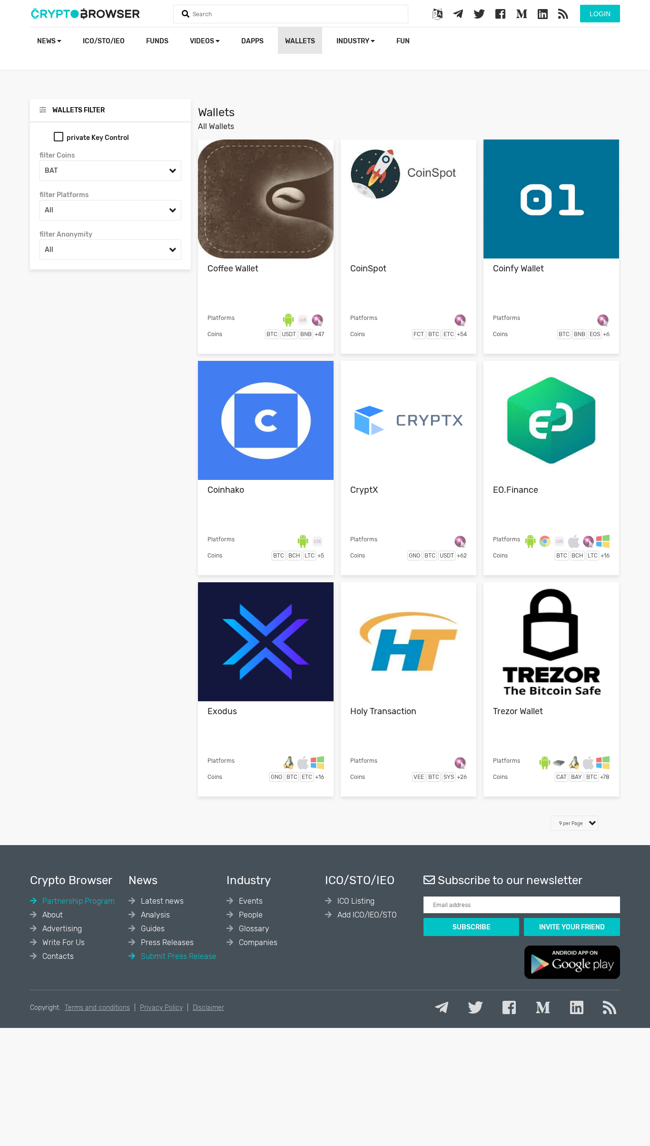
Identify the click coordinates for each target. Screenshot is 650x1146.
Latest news (161, 901)
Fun (403, 41)
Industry (353, 41)
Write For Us (62, 942)
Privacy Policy (161, 1008)
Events (250, 901)
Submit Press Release (178, 956)
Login (600, 14)
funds (157, 41)
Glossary (253, 928)
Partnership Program (77, 901)
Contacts (57, 956)
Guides (152, 928)
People (250, 914)
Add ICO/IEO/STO (366, 914)
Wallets (300, 41)
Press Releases (166, 942)
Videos (203, 41)
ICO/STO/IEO (104, 41)
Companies (257, 942)
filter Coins (57, 155)
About (51, 914)
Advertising (61, 928)
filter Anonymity (65, 234)
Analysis (154, 914)
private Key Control (98, 138)
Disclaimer (208, 1008)
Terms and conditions (97, 1008)
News (47, 41)
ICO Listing (354, 901)
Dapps (252, 41)
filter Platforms (64, 195)
